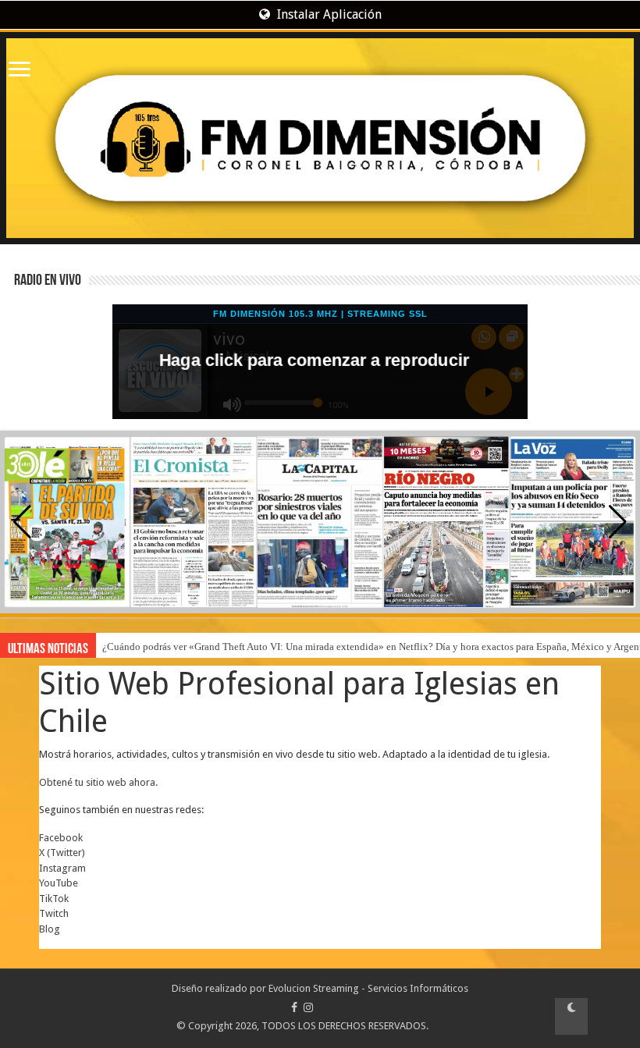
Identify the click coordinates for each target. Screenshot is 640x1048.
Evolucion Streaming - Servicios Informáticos (368, 988)
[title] (571, 1016)
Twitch (54, 913)
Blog (49, 929)
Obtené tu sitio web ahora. (98, 782)
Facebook (61, 838)
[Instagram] (308, 1007)
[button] (617, 522)
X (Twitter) (62, 852)
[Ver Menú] (19, 70)
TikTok (54, 898)
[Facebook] (294, 1007)
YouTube (58, 883)
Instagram (62, 868)
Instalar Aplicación (328, 14)
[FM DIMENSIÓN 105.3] (320, 138)
